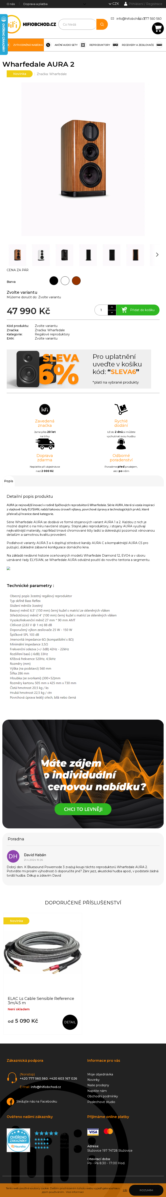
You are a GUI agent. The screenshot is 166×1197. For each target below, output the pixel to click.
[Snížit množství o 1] (112, 312)
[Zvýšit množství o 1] (112, 307)
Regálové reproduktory (52, 334)
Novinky (93, 1080)
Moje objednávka (100, 1074)
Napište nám (97, 1091)
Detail (70, 1022)
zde (125, 1190)
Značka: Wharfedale (50, 330)
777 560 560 (152, 19)
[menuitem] (23, 45)
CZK (116, 4)
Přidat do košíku (142, 310)
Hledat (102, 24)
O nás (11, 4)
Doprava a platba (35, 4)
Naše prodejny (98, 1085)
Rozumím (146, 1190)
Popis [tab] (8, 481)
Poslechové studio (101, 1102)
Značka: (52, 74)
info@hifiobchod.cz (131, 19)
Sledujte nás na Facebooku (36, 1101)
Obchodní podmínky (102, 1096)
